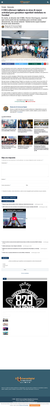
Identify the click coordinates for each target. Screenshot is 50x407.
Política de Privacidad (23, 405)
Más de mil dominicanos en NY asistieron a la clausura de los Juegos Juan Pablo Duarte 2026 (9, 147)
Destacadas (10, 7)
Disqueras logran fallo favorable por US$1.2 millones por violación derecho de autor (17, 204)
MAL (4, 267)
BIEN (4, 264)
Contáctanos (36, 389)
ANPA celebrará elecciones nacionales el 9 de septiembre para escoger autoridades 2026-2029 (20, 206)
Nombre (4, 179)
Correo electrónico (6, 185)
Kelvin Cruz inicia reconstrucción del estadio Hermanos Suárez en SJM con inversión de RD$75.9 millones (22, 242)
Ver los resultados (25, 273)
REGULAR (5, 265)
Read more (6, 315)
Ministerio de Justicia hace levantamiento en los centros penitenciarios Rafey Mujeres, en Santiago (20, 248)
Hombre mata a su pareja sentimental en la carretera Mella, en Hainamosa (9, 130)
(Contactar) (20, 112)
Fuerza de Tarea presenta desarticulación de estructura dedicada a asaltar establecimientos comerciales (41, 131)
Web (27, 185)
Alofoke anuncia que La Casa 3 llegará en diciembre (12, 245)
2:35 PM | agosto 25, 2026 (39, 204)
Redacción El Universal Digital (13, 26)
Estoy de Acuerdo (35, 405)
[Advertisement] (25, 353)
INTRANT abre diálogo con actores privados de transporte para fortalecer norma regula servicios (25, 130)
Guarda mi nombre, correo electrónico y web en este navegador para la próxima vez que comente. (24, 191)
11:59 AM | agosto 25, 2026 (35, 252)
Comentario (5, 163)
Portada (4, 7)
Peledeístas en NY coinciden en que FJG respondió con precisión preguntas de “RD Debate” (25, 147)
